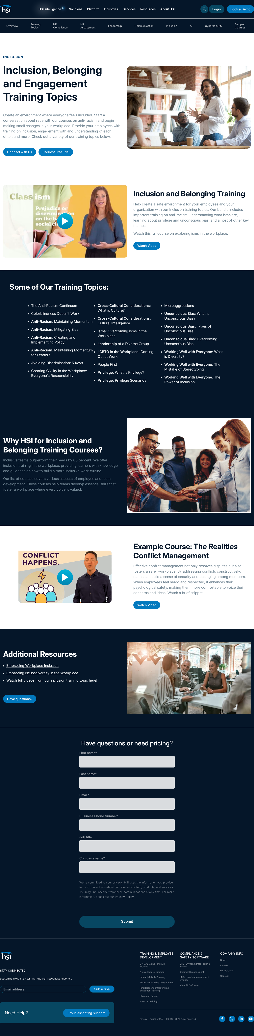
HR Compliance (60, 26)
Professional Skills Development (157, 982)
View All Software (189, 985)
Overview (12, 25)
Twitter (232, 1019)
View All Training (149, 1001)
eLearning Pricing (149, 996)
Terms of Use (156, 1019)
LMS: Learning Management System (194, 978)
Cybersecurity (213, 25)
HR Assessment (87, 26)
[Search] (204, 9)
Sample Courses (240, 26)
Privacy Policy (124, 896)
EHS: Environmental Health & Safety (195, 965)
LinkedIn (241, 1019)
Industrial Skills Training (152, 977)
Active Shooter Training (152, 972)
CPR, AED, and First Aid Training (152, 965)
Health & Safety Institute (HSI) (6, 9)
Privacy (143, 1019)
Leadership (115, 25)
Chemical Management (192, 972)
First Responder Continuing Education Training (154, 989)
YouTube (251, 1019)
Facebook (222, 1019)
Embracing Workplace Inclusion (32, 665)
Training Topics (35, 26)
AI (191, 25)
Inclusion (171, 25)
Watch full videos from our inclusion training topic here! (51, 680)
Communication (144, 25)
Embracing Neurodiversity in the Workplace (42, 673)
